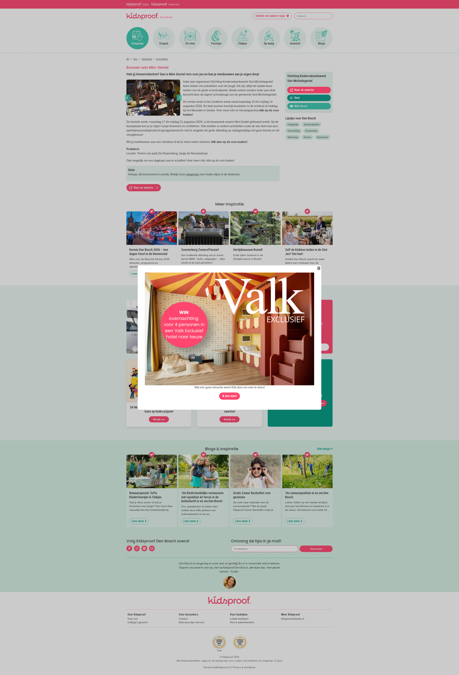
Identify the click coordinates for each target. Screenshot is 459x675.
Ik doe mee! (229, 396)
